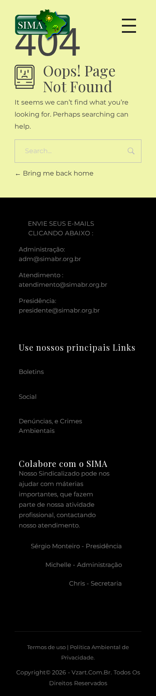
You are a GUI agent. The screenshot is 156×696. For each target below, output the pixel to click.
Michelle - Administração (83, 565)
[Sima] (42, 24)
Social (28, 397)
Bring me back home (57, 173)
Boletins (31, 372)
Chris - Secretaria (95, 583)
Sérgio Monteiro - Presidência (76, 546)
